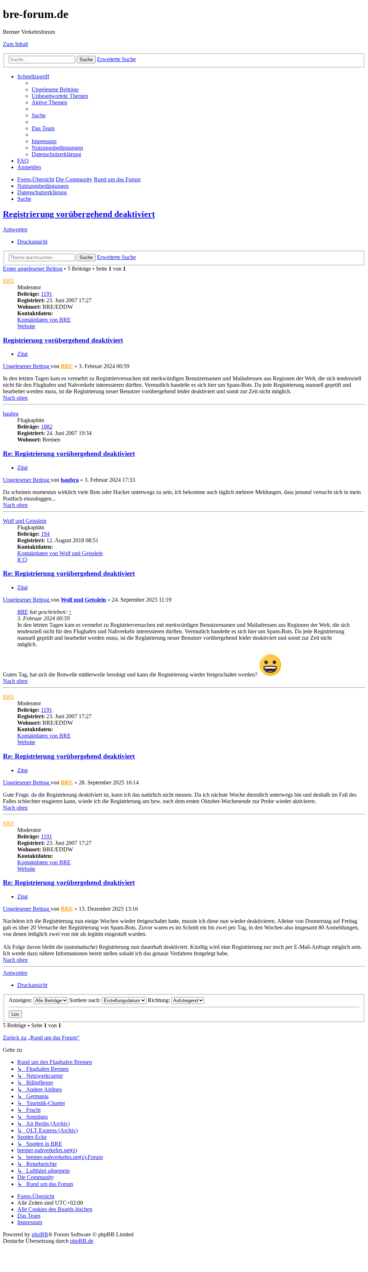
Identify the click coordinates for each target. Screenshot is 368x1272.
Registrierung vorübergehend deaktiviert (79, 214)
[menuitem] (55, 89)
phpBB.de (81, 1241)
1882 (46, 427)
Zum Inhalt (15, 44)
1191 (46, 294)
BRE (8, 281)
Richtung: (159, 1000)
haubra (10, 414)
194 (45, 534)
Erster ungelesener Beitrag (33, 269)
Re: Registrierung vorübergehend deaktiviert (69, 453)
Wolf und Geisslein (24, 521)
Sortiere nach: (85, 1000)
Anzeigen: (21, 1000)
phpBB (40, 1234)
